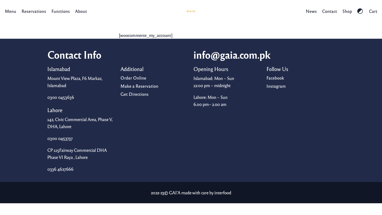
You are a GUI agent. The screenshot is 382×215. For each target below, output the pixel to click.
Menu (10, 11)
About (81, 11)
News (311, 11)
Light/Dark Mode (360, 11)
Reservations (33, 11)
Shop (347, 11)
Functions (60, 11)
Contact (329, 11)
